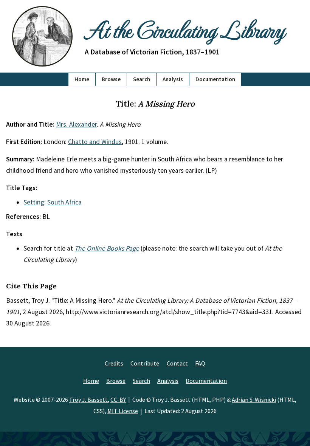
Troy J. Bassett (88, 399)
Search (141, 79)
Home (81, 79)
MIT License (122, 411)
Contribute (144, 363)
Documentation (215, 79)
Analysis (173, 79)
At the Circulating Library (184, 29)
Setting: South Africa (52, 202)
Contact (177, 363)
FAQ (200, 363)
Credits (114, 363)
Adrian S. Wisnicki (254, 399)
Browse (111, 79)
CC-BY (118, 399)
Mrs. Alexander (76, 124)
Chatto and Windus (95, 142)
